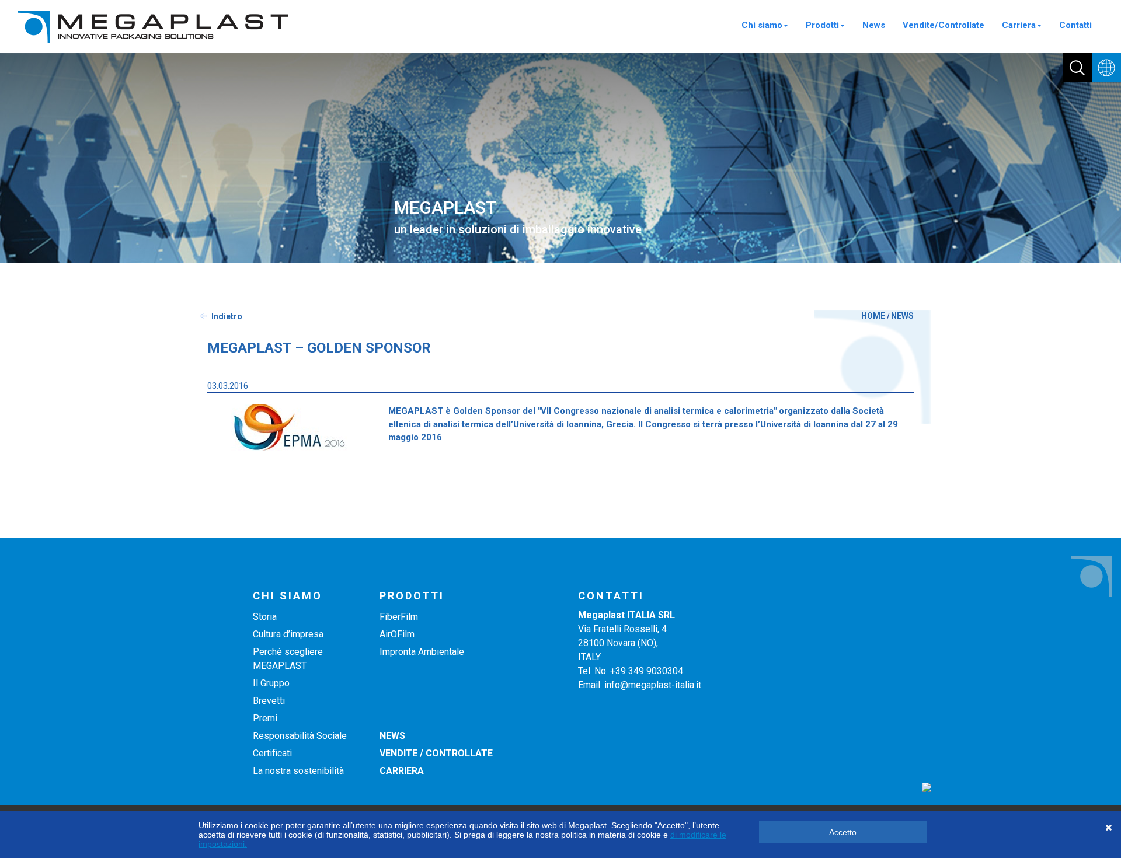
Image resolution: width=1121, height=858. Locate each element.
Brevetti (269, 700)
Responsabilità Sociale (300, 735)
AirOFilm (397, 634)
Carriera (1019, 25)
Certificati (272, 753)
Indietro (226, 316)
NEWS (902, 315)
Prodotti (822, 25)
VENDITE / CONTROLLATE (436, 753)
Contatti (1075, 25)
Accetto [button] (843, 832)
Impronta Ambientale (422, 651)
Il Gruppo (271, 683)
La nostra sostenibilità (298, 770)
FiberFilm (399, 616)
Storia (265, 616)
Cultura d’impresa (288, 634)
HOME (873, 315)
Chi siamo (761, 25)
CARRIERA (402, 770)
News (873, 25)
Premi (265, 718)
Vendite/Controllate (943, 25)
